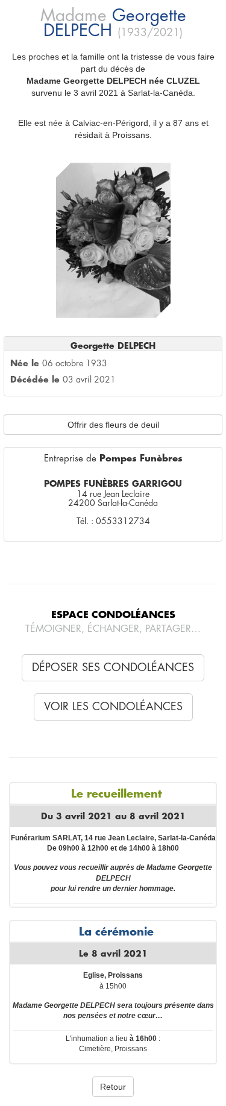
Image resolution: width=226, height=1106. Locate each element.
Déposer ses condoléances (113, 667)
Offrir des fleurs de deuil (113, 425)
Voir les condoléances (113, 706)
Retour (113, 1087)
